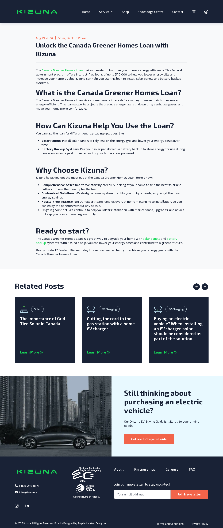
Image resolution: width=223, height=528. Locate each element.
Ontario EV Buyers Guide (149, 439)
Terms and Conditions (170, 523)
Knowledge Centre (151, 12)
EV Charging (109, 309)
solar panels (151, 238)
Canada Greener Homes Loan (62, 70)
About (119, 469)
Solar (61, 38)
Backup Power (77, 38)
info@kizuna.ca (28, 492)
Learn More (31, 352)
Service (104, 12)
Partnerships (144, 469)
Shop (125, 12)
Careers (172, 469)
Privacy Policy (199, 523)
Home (86, 12)
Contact (177, 12)
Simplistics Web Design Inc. (92, 523)
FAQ (192, 469)
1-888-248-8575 (29, 485)
